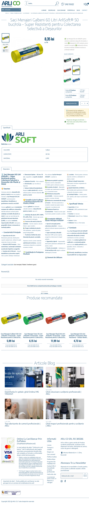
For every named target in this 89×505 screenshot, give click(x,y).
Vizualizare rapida (13, 328)
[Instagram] (61, 481)
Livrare (49, 445)
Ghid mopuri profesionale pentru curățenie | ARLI (65, 425)
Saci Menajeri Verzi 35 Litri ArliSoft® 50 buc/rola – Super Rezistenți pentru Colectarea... (33, 335)
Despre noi (50, 452)
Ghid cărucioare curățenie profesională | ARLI (63, 393)
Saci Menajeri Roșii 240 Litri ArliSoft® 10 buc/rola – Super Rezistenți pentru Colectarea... (55, 335)
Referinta (4, 144)
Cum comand (51, 454)
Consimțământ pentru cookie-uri (51, 477)
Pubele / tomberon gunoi (29, 264)
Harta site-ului (51, 474)
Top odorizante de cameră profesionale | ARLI (22, 425)
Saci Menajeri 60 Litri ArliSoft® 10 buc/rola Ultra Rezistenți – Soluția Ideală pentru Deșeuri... (78, 335)
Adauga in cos (71, 103)
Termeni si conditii (50, 448)
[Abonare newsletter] (85, 475)
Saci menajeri (18, 264)
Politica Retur (51, 459)
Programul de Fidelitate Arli (51, 462)
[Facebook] (65, 481)
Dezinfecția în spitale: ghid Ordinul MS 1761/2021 (22, 393)
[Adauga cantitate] (87, 103)
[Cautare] (57, 4)
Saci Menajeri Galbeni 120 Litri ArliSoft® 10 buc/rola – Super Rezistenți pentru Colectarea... (11, 335)
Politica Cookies (52, 457)
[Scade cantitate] (82, 103)
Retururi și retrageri (50, 481)
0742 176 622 (69, 4)
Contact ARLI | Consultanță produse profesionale (51, 469)
